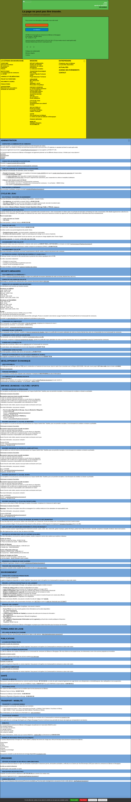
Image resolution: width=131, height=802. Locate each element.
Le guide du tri (7, 659)
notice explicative (12, 176)
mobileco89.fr (37, 734)
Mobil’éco (5, 723)
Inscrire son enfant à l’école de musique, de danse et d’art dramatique (27, 519)
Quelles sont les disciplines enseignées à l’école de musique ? (24, 527)
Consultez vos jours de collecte (14, 279)
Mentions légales (30, 53)
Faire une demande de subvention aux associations (20, 168)
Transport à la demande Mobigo (13, 704)
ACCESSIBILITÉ (34, 124)
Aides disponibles (8, 364)
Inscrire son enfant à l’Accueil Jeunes (16, 474)
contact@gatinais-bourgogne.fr (29, 150)
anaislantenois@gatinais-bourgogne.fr (15, 497)
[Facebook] (27, 47)
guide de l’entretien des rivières (28, 267)
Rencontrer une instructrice (13, 771)
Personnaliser (92, 800)
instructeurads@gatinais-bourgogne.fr (28, 776)
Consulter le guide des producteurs (15, 575)
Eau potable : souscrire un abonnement (16, 197)
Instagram (2, 157)
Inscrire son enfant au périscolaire (15, 389)
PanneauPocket (4, 155)
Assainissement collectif (11, 249)
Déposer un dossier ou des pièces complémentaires (20, 761)
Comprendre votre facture (12, 350)
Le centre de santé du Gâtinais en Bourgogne (43, 116)
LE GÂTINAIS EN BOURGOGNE (12, 61)
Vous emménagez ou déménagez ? (13, 274)
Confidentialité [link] (103, 800)
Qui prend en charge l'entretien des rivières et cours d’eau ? (24, 254)
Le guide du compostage (10, 667)
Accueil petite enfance (36, 91)
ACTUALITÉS (63, 67)
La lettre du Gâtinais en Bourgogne (15, 649)
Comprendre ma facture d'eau (13, 210)
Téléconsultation (8, 686)
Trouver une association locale (13, 566)
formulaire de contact (39, 146)
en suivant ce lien (65, 717)
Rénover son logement (10, 604)
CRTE (31, 75)
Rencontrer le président (11, 187)
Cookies (27, 55)
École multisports (35, 98)
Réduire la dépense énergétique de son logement (19, 583)
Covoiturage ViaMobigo (10, 715)
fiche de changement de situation (16, 276)
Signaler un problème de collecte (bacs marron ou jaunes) (23, 354)
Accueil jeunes (34, 97)
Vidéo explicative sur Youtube (11, 218)
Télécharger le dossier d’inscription (9, 393)
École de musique (35, 108)
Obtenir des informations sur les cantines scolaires (21, 534)
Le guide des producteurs (11, 642)
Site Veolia (6, 220)
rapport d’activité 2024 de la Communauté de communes (22, 165)
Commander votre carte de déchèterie (16, 335)
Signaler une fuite (8, 225)
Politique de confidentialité (32, 51)
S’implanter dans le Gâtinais (67, 63)
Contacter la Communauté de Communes (16, 144)
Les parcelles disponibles (66, 64)
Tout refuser (83, 800)
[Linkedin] (33, 47)
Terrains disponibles (9, 372)
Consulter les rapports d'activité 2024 (16, 161)
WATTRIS (37, 601)
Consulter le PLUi (8, 779)
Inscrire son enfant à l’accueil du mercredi (17, 421)
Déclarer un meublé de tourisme (14, 632)
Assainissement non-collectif (13, 242)
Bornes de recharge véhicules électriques (18, 737)
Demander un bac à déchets (12, 330)
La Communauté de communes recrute (15, 376)
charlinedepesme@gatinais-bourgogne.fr (15, 515)
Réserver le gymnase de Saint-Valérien (16, 561)
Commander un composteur (12, 321)
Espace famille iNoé (35, 90)
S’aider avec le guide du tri (11, 342)
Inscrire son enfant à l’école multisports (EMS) (19, 501)
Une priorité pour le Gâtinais (38, 115)
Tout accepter (74, 800)
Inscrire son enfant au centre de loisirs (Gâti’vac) (20, 448)
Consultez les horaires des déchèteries (16, 284)
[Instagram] (30, 47)
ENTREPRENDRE (65, 61)
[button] (65, 144)
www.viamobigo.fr (35, 712)
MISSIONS (33, 61)
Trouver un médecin (9, 679)
